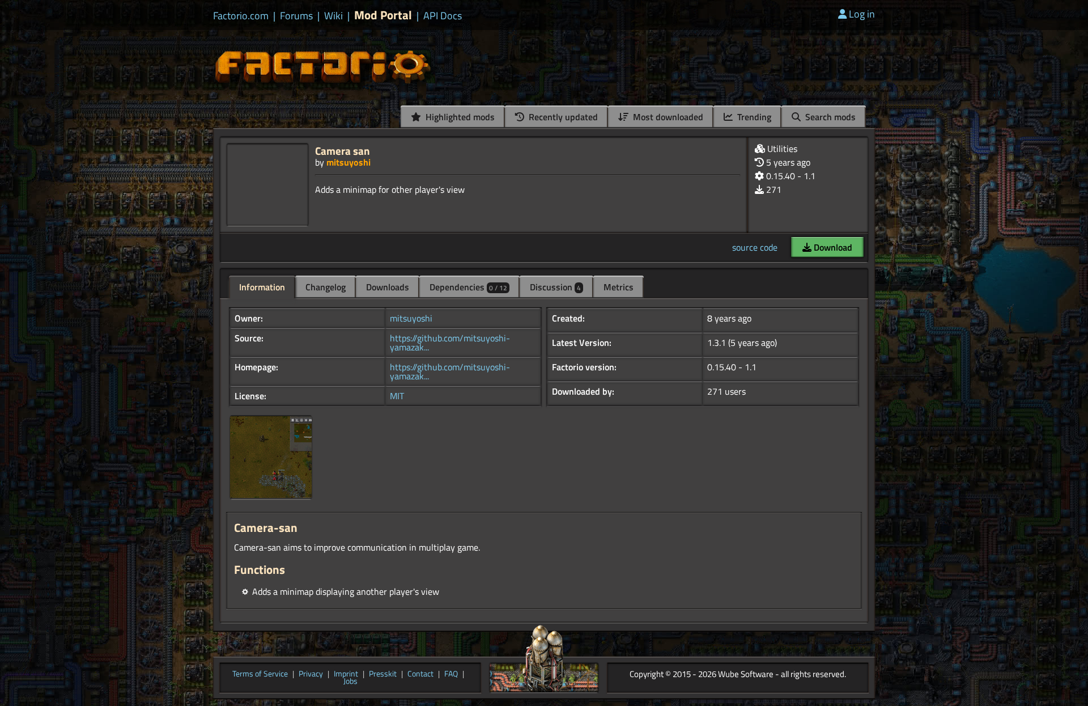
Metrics (619, 287)
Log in (862, 14)
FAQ (451, 674)
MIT (397, 396)
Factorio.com (241, 16)
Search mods (829, 117)
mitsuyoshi (348, 162)
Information (262, 287)
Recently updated (562, 117)
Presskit (383, 674)
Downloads (387, 287)
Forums (296, 16)
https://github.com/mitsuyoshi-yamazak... (450, 342)
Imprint (346, 674)
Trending (753, 117)
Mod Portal (383, 15)
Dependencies (468, 287)
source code (754, 247)
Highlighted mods (459, 117)
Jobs (350, 682)
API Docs (442, 16)
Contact (420, 674)
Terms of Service (260, 674)
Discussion (555, 287)
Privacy (311, 674)
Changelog (325, 287)
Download (831, 247)
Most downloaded (667, 117)
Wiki (333, 16)
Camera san (342, 150)
